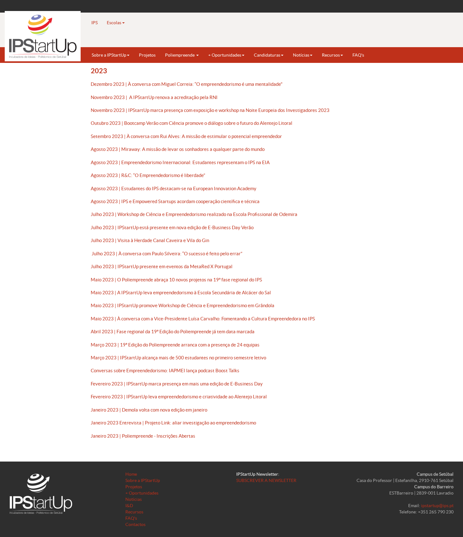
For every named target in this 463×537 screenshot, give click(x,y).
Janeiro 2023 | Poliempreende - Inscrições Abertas (143, 436)
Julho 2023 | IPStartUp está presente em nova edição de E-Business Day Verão (172, 227)
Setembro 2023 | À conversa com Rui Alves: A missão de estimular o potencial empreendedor (186, 136)
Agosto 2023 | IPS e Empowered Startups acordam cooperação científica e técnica (175, 201)
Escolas (114, 22)
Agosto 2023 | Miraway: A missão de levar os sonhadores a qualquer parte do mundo (178, 149)
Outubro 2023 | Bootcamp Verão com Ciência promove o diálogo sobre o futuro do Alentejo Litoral (191, 123)
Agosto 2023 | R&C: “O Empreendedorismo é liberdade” (148, 175)
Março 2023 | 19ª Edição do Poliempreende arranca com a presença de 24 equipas (175, 344)
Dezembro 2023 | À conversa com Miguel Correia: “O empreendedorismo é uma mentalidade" (187, 84)
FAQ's (358, 55)
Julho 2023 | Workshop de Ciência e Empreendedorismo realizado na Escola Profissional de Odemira (194, 214)
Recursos (331, 55)
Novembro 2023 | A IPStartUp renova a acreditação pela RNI (154, 97)
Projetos (147, 55)
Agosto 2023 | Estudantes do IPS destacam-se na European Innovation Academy (173, 188)
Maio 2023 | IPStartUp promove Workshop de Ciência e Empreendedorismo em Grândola (182, 305)
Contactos (135, 524)
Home (131, 474)
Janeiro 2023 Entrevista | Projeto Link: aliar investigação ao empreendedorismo (173, 422)
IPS (94, 22)
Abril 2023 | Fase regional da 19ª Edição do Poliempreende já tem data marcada (172, 331)
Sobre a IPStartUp (109, 55)
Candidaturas (267, 55)
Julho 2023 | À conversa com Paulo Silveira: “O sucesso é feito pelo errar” (166, 253)
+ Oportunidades (224, 55)
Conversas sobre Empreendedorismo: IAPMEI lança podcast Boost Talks (165, 370)
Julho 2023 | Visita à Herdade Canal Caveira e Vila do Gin (150, 240)
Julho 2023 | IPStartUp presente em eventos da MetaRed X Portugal (161, 266)
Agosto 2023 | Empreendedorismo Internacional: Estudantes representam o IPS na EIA (180, 162)
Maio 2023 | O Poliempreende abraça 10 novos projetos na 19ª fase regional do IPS (176, 279)
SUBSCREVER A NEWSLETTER (266, 480)
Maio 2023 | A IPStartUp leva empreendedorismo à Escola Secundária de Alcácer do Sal (181, 292)
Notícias (301, 55)
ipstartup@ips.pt (437, 505)
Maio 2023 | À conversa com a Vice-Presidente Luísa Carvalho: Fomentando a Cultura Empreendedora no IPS (203, 318)
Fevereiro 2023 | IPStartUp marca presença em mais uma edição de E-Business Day (177, 383)
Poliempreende (180, 55)
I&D (129, 505)
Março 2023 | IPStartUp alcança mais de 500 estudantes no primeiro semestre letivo (178, 357)
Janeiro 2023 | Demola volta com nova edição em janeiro (149, 409)
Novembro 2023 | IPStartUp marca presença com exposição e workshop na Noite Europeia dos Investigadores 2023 (210, 110)
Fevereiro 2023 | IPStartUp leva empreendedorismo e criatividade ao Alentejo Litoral (179, 396)
